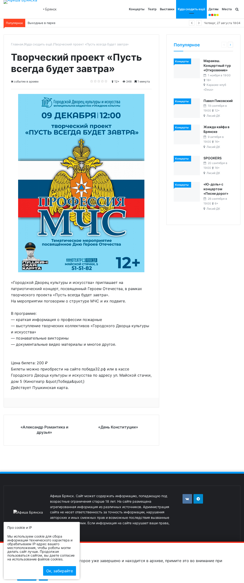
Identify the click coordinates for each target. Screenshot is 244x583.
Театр (152, 9)
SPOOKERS (212, 158)
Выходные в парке (41, 23)
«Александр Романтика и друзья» (44, 430)
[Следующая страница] (230, 45)
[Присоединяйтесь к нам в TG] (198, 499)
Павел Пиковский (218, 101)
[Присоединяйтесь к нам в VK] (187, 499)
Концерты (136, 9)
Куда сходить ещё (191, 9)
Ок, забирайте (59, 570)
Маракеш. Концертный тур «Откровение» (217, 65)
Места (227, 9)
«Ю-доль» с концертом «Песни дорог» (215, 188)
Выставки (167, 9)
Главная (17, 44)
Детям (213, 9)
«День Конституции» (118, 427)
